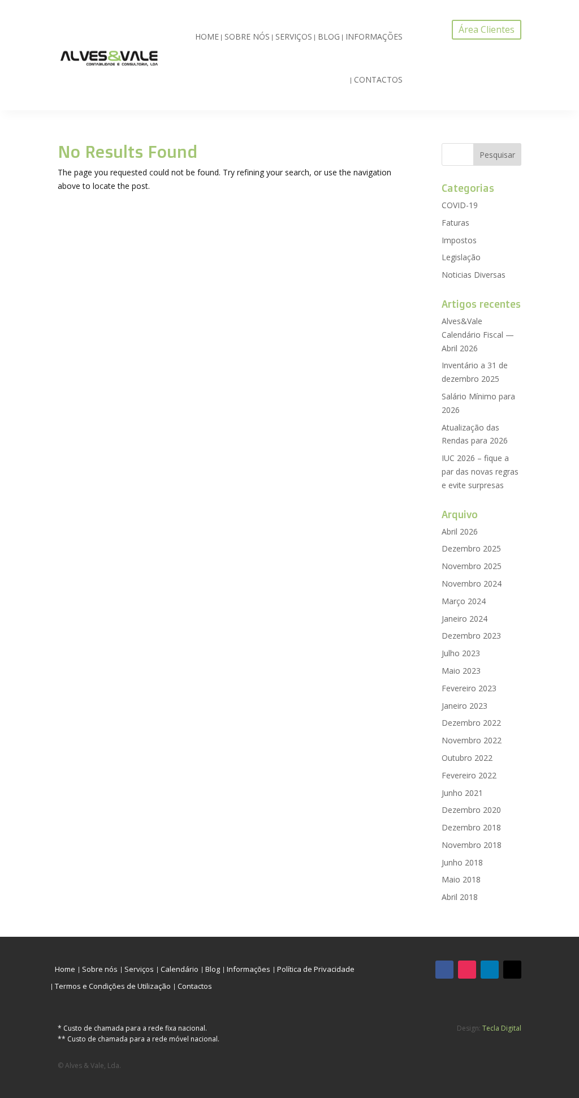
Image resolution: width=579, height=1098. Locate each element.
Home (207, 36)
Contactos (378, 79)
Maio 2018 (461, 879)
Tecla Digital (501, 1028)
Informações (374, 36)
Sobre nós (247, 36)
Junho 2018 (462, 862)
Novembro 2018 (472, 844)
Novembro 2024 (472, 583)
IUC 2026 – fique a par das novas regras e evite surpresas (480, 471)
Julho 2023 (461, 653)
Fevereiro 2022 (469, 775)
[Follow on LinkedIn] (490, 970)
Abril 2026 (460, 531)
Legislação (461, 257)
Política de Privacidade (316, 969)
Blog (329, 36)
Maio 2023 (461, 670)
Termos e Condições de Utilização (113, 986)
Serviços (293, 36)
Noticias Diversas (473, 274)
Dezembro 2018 (471, 827)
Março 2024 (464, 601)
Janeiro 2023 (464, 705)
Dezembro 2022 (471, 722)
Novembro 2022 (472, 740)
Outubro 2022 (467, 757)
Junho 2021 (462, 792)
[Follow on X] (512, 970)
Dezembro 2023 (471, 635)
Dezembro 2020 (471, 809)
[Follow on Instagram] (467, 970)
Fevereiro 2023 (469, 688)
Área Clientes (487, 29)
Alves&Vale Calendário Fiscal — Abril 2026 (478, 335)
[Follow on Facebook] (444, 970)
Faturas (455, 222)
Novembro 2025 (472, 566)
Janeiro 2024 (464, 618)
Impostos (459, 240)
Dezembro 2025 (471, 548)
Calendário (179, 969)
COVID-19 (460, 205)
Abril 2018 (460, 897)
